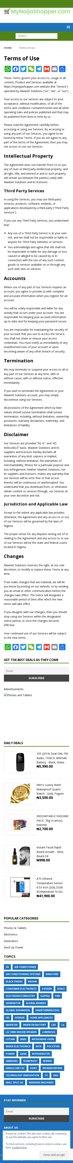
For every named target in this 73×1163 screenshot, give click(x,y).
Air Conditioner (25, 967)
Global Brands (36, 1003)
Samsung (12, 1061)
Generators (11, 941)
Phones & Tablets (15, 928)
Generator (13, 1003)
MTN (38, 1046)
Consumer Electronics (21, 988)
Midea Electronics (18, 1046)
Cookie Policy (19, 1147)
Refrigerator (41, 1053)
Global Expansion (18, 1010)
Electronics (11, 934)
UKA (55, 1075)
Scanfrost (30, 1061)
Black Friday (14, 981)
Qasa (23, 1053)
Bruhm (32, 981)
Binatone (52, 974)
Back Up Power (13, 947)
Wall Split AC (14, 1082)
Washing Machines (41, 1082)
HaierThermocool (47, 1010)
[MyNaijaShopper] (36, 13)
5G (7, 967)
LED (53, 1024)
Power (10, 1053)
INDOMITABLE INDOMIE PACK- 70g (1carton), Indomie (53, 820)
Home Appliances (41, 1017)
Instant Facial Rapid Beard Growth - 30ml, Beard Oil (50, 852)
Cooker (47, 988)
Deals (61, 988)
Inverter (12, 1024)
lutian (10, 1039)
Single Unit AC (15, 1068)
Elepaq (45, 996)
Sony (33, 1068)
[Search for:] (36, 35)
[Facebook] (32, 4)
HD (7, 1017)
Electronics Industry (20, 996)
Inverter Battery (34, 1024)
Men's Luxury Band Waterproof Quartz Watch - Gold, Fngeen (50, 789)
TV (46, 1075)
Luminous (48, 1032)
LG (62, 1024)
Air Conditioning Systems (23, 974)
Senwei (47, 1061)
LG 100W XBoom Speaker (21, 1032)
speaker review (52, 1068)
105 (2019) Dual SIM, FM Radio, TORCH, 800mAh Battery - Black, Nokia (52, 758)
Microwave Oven (43, 1039)
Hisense (20, 1017)
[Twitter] (40, 4)
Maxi (23, 1039)
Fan (57, 996)
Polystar (53, 1046)
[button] (67, 27)
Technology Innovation (22, 1075)
